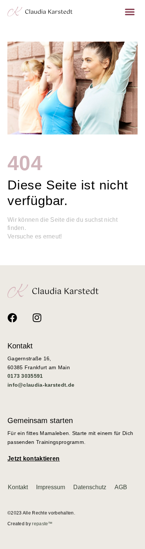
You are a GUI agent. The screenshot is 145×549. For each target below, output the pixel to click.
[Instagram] (37, 317)
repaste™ (42, 523)
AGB (121, 487)
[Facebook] (12, 317)
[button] (130, 11)
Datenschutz (89, 487)
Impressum (50, 487)
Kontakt (18, 487)
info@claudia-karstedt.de (40, 385)
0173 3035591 (25, 376)
